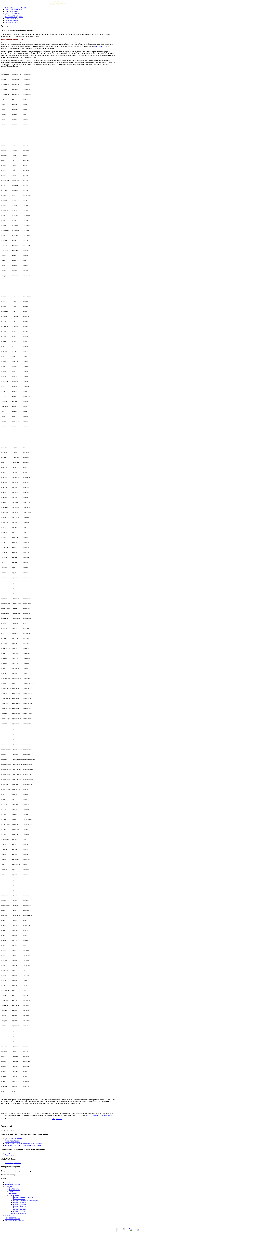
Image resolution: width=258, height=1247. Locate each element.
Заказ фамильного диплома (14, 1220)
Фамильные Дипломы (12, 1184)
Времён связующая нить (13, 1138)
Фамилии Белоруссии (20, 1206)
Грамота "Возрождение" (13, 13)
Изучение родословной (13, 1163)
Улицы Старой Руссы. (12, 1142)
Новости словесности (12, 1219)
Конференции (13, 1193)
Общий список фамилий (17, 1213)
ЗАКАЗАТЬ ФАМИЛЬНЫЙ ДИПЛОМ (98, 1115)
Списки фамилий (15, 1195)
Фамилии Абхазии (19, 1210)
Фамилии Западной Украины (23, 1197)
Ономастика (9, 1186)
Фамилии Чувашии (19, 1204)
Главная (7, 1182)
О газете (8, 1153)
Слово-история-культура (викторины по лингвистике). (24, 1143)
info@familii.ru (57, 1119)
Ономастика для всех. (12, 1140)
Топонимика (13, 1188)
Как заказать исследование (14, 17)
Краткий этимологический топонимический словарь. (23, 1145)
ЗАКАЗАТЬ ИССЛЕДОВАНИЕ (16, 8)
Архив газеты (9, 1155)
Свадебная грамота (11, 20)
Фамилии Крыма (19, 1208)
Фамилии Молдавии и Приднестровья (26, 1200)
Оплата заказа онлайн (12, 18)
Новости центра (10, 1217)
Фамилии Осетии (19, 1199)
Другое (11, 1191)
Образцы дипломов (11, 11)
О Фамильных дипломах (13, 9)
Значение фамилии (11, 15)
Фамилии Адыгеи (19, 1211)
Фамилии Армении (19, 1202)
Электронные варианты (13, 22)
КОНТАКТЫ (9, 1215)
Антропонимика (14, 1190)
